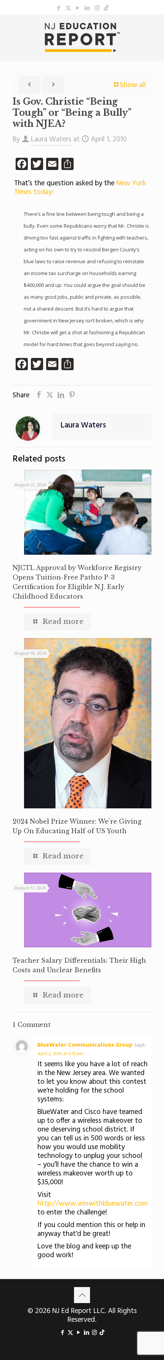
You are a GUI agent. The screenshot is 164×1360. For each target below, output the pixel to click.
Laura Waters (51, 139)
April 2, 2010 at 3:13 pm (60, 1054)
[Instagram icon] (97, 8)
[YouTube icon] (78, 8)
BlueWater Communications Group (85, 1045)
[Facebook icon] (59, 8)
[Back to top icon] (82, 1295)
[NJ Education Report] (82, 37)
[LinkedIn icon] (87, 8)
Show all (133, 85)
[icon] (106, 8)
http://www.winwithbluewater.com (92, 1203)
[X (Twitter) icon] (68, 8)
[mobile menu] (153, 29)
